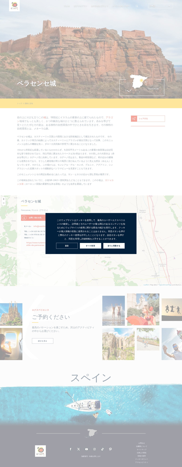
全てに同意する (114, 246)
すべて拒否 (90, 246)
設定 (67, 246)
